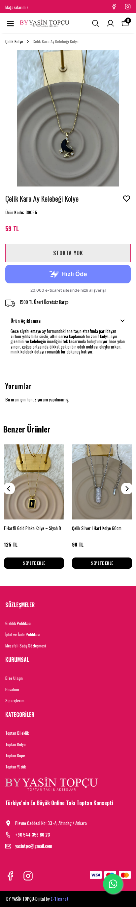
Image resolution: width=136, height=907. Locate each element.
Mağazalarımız (16, 7)
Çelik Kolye (14, 41)
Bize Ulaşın (14, 678)
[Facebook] (10, 876)
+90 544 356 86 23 (32, 835)
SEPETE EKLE (34, 563)
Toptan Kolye (15, 744)
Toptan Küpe (15, 755)
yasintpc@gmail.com (33, 846)
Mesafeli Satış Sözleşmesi (25, 645)
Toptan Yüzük (15, 766)
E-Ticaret (60, 898)
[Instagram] (28, 876)
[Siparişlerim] (110, 23)
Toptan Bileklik (17, 733)
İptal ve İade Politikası (22, 634)
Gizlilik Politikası (18, 623)
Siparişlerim (14, 700)
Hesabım (12, 689)
